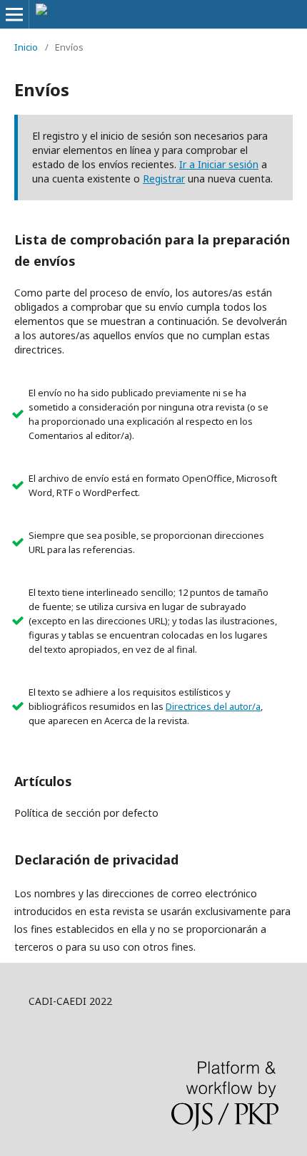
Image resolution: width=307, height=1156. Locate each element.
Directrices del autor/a (213, 706)
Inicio (26, 47)
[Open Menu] (14, 14)
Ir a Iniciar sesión (218, 164)
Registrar (164, 178)
